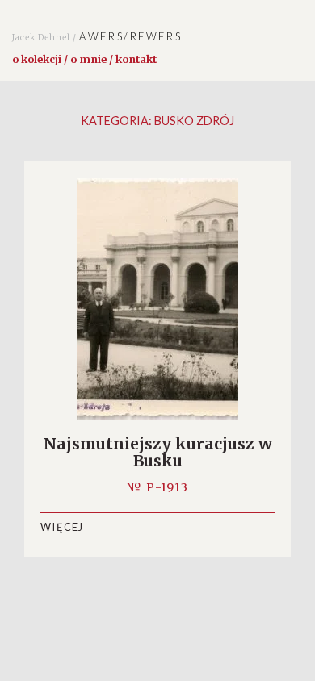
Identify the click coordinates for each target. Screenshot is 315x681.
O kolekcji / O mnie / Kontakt (84, 58)
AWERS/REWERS (97, 36)
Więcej (62, 526)
